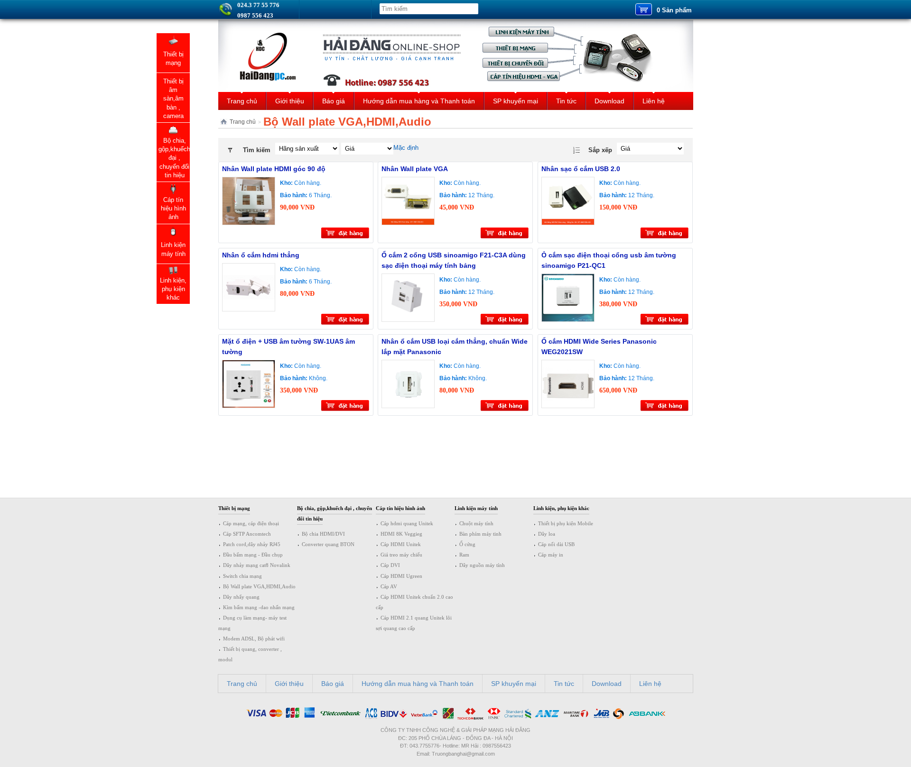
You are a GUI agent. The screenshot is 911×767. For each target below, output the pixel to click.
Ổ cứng (467, 544)
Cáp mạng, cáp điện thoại (251, 523)
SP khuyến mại (515, 101)
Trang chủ (242, 101)
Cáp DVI (390, 565)
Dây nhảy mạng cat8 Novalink (256, 565)
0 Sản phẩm (674, 10)
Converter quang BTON (328, 544)
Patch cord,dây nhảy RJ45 (251, 544)
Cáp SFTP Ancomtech (247, 534)
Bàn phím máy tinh (480, 534)
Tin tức (566, 101)
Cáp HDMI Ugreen (401, 576)
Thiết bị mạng (234, 508)
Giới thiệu (289, 101)
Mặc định (405, 147)
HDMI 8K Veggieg (401, 534)
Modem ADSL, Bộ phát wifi (254, 638)
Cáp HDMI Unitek (401, 544)
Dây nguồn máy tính (482, 565)
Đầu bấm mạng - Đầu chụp (253, 554)
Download (609, 101)
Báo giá (333, 101)
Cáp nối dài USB (556, 544)
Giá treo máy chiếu (401, 554)
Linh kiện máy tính (476, 508)
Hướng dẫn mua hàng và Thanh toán (419, 101)
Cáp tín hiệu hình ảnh (400, 508)
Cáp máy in (550, 554)
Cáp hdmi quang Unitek (407, 523)
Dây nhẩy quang (241, 597)
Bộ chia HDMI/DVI (323, 534)
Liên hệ (653, 101)
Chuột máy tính (476, 523)
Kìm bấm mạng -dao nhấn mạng (259, 607)
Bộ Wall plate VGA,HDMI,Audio (259, 586)
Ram (464, 554)
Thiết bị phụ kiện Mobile (565, 523)
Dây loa (546, 534)
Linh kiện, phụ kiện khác (561, 508)
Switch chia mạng (242, 576)
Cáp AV (389, 586)
